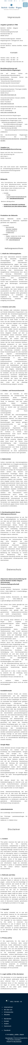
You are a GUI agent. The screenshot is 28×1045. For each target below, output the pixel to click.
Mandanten (7, 1018)
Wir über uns (8, 1009)
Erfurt (23, 0)
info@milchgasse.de (15, 238)
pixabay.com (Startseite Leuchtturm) (14, 204)
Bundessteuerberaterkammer (10, 138)
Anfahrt (6, 1023)
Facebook (7, 1030)
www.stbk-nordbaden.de (8, 112)
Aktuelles (7, 1014)
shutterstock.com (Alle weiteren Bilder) (15, 206)
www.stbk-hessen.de (7, 103)
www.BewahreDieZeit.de (17, 198)
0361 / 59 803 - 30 (9, 0)
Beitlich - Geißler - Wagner (17, 1034)
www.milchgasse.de (14, 239)
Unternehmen (8, 1007)
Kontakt (6, 1021)
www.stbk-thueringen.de (8, 94)
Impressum (7, 1026)
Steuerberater (9, 1038)
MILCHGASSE (17, 1041)
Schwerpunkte (8, 1012)
